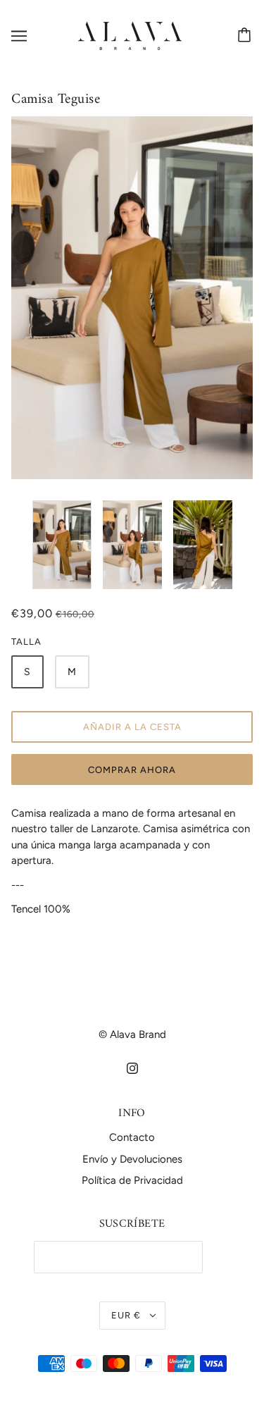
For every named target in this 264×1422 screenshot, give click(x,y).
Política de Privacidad (132, 1180)
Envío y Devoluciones (132, 1159)
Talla (26, 641)
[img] (132, 1068)
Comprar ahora (132, 770)
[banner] (130, 35)
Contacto (132, 1137)
